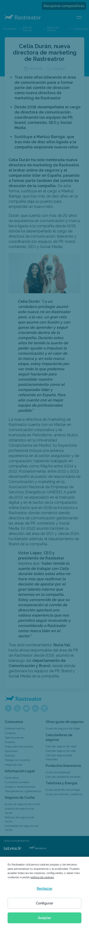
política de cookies (42, 877)
